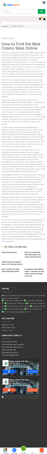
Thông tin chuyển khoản (10, 355)
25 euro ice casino (34, 69)
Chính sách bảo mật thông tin (12, 347)
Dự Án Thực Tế (17, 26)
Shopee (42, 453)
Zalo (32, 453)
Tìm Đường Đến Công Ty (5, 453)
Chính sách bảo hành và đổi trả (13, 344)
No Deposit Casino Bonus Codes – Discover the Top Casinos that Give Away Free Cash (34, 272)
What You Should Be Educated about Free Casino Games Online (33, 254)
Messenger (14, 453)
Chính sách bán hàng (9, 342)
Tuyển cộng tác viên (9, 350)
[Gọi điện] (23, 449)
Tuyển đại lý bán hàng (9, 352)
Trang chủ (5, 26)
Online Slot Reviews (9, 252)
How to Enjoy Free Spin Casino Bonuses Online (10, 270)
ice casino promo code (29, 117)
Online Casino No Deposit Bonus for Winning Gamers (12, 263)
